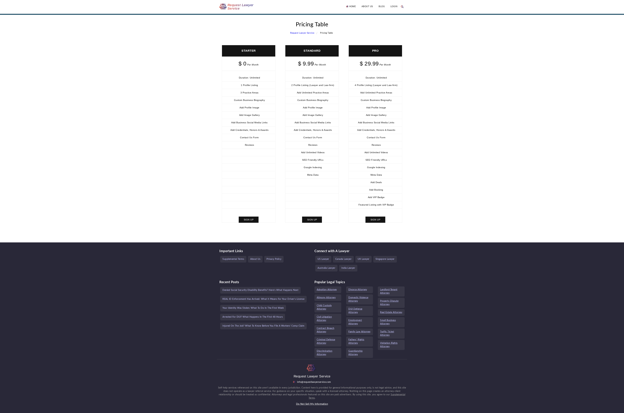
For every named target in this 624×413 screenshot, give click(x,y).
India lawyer (348, 268)
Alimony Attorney (326, 298)
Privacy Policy (273, 259)
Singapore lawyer (385, 259)
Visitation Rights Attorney (389, 345)
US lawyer (323, 259)
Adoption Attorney (327, 290)
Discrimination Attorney (324, 353)
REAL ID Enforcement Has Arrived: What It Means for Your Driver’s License (263, 299)
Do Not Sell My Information (312, 404)
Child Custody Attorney (324, 307)
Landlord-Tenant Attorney (388, 291)
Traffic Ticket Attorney (387, 333)
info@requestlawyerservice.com (314, 382)
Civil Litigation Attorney (324, 319)
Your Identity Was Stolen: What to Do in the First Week (253, 308)
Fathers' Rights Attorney (356, 341)
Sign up (249, 219)
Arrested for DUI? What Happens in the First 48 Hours (252, 317)
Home (352, 6)
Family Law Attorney (359, 332)
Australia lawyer (326, 268)
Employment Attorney (355, 322)
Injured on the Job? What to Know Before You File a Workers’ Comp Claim (263, 326)
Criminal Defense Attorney (326, 341)
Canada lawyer (343, 259)
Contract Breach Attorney (325, 330)
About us (367, 6)
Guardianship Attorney (355, 353)
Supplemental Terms (233, 259)
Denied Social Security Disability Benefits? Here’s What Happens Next (260, 290)
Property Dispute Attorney (389, 303)
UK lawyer (363, 259)
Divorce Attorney (357, 290)
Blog (382, 6)
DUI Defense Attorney (355, 311)
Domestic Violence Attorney (358, 299)
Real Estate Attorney (391, 312)
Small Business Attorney (388, 322)
